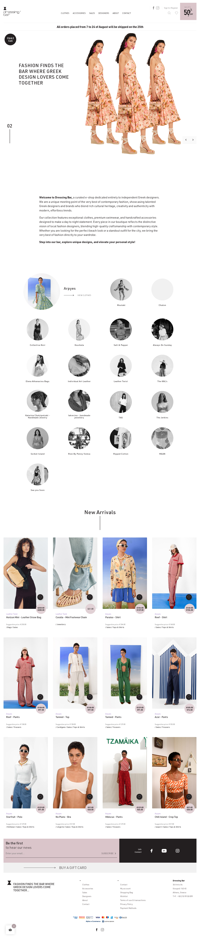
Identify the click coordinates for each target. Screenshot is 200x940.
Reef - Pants (13, 717)
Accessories (79, 13)
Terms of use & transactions (133, 900)
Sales (92, 13)
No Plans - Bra (63, 816)
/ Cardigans (61, 727)
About (116, 13)
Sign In (167, 8)
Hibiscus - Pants (114, 816)
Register (174, 8)
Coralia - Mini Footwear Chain (71, 617)
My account (125, 888)
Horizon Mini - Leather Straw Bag (23, 617)
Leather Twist (11, 614)
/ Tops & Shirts (117, 627)
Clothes (65, 13)
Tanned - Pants (113, 717)
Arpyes (108, 614)
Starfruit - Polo (14, 816)
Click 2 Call (10, 39)
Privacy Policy (126, 904)
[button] (40, 597)
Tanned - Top (62, 717)
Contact (126, 13)
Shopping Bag (126, 892)
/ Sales (15, 627)
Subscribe (109, 853)
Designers (103, 13)
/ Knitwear (10, 827)
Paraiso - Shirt (113, 617)
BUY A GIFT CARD (73, 867)
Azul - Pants (161, 717)
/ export (158, 827)
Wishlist (124, 896)
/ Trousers (16, 727)
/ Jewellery (61, 624)
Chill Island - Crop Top (166, 816)
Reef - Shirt (161, 617)
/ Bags (9, 627)
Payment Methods (128, 908)
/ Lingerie (60, 827)
